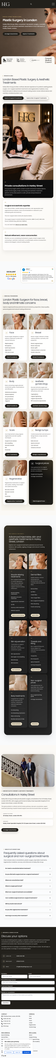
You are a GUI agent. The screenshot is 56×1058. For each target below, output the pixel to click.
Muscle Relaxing (5, 1035)
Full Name (4, 973)
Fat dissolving (15, 710)
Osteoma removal (36, 447)
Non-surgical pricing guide (36, 695)
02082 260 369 (7, 1018)
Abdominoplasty (9, 394)
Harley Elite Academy (34, 1041)
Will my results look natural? (13, 904)
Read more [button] (24, 280)
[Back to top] (53, 1055)
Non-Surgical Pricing (34, 1039)
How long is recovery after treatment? (16, 915)
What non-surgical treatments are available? (18, 892)
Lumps (30, 1022)
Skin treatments (16, 669)
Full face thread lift (36, 665)
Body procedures (12, 405)
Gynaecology (32, 1027)
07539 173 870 (6, 1023)
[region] (18, 1047)
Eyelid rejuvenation (10, 348)
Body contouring (15, 716)
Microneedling (9, 443)
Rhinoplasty (8, 345)
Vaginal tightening (36, 396)
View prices (35, 724)
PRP (6, 447)
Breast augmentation (37, 343)
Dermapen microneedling (18, 657)
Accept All (26, 1052)
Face (30, 1016)
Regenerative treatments (14, 501)
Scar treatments (12, 454)
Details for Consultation (8, 992)
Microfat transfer (9, 489)
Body (30, 1018)
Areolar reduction (35, 352)
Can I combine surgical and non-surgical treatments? (21, 898)
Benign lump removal (39, 454)
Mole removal (34, 441)
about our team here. (21, 224)
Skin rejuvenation (15, 654)
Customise (9, 1052)
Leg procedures (9, 399)
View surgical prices (39, 501)
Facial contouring (35, 606)
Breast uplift (34, 348)
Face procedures (12, 357)
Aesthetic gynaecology (40, 405)
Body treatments (16, 724)
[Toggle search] (31, 4)
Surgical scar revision (11, 441)
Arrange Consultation (11, 34)
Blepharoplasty (9, 343)
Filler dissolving (35, 603)
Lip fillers (33, 591)
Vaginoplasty (34, 394)
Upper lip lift (8, 350)
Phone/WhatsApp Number (9, 979)
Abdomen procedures (11, 392)
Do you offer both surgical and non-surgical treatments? (22, 874)
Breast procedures (38, 357)
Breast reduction (35, 345)
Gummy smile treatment (17, 607)
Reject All (18, 1052)
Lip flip (12, 604)
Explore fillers (35, 615)
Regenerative (32, 1025)
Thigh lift (7, 401)
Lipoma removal (35, 443)
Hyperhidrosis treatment (17, 601)
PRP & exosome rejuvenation (38, 401)
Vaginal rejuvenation (36, 398)
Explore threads (36, 669)
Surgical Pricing (33, 1037)
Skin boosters (14, 663)
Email (30, 973)
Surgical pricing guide (37, 474)
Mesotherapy (14, 660)
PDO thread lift (35, 659)
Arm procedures (9, 396)
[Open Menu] (53, 4)
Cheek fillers (34, 594)
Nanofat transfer (9, 445)
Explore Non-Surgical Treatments (37, 98)
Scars (30, 1020)
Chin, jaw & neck (9, 352)
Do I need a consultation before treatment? (18, 868)
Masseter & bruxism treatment (16, 597)
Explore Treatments (29, 34)
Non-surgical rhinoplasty (37, 600)
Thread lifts (34, 656)
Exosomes (7, 449)
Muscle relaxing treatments (15, 593)
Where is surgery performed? (13, 886)
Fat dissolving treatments (18, 713)
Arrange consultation (36, 476)
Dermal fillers (34, 588)
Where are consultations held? (14, 880)
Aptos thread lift (35, 662)
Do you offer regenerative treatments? (16, 909)
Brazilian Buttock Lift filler (17, 719)
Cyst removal (34, 445)
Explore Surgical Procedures (13, 98)
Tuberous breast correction (38, 350)
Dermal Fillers (4, 1037)
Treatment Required (7, 986)
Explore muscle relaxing (18, 615)
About (30, 1035)
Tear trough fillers (35, 597)
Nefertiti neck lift (15, 610)
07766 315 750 (6, 1021)
